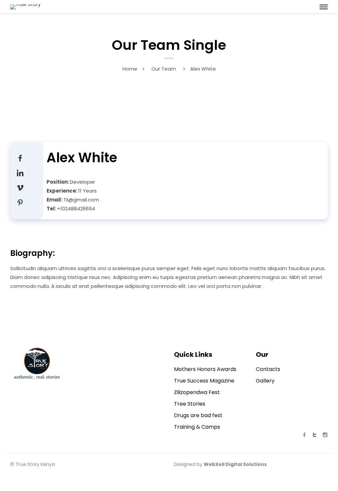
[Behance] (20, 187)
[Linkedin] (20, 172)
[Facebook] (20, 157)
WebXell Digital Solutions (235, 464)
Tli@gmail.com (81, 199)
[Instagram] (20, 202)
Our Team (164, 68)
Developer (82, 181)
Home (129, 68)
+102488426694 (76, 208)
